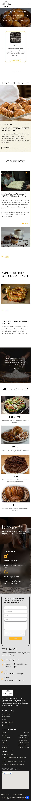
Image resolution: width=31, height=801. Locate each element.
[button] (2, 49)
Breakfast (15, 417)
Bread (15, 505)
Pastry (15, 446)
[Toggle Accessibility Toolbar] (28, 798)
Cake (15, 476)
